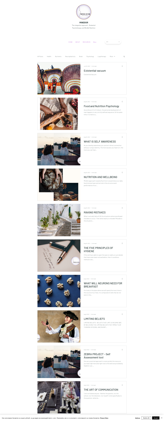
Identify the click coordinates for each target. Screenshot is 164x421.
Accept (156, 418)
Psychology (90, 56)
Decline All (146, 418)
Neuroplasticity (70, 56)
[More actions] (123, 66)
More (111, 56)
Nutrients (58, 56)
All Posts (40, 56)
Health (49, 56)
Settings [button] (137, 418)
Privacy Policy (104, 418)
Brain (81, 56)
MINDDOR (83, 22)
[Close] (162, 417)
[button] (124, 57)
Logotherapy (102, 56)
